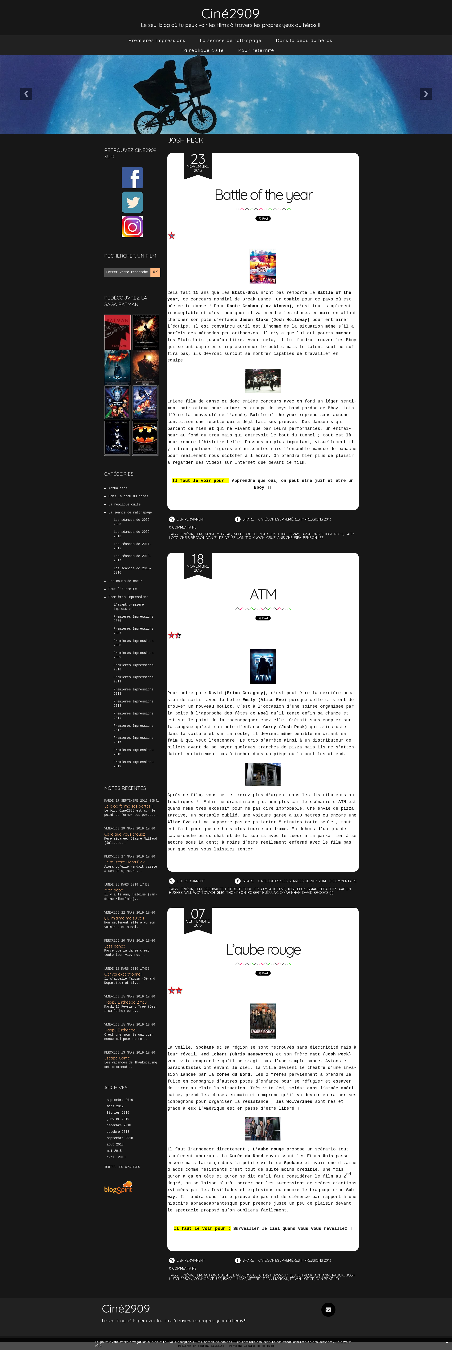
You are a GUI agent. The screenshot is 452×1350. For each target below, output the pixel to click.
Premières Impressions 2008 (133, 643)
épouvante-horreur (223, 889)
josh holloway (284, 534)
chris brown (192, 537)
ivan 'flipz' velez (221, 537)
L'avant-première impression (129, 607)
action (210, 1275)
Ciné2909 (230, 13)
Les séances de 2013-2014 (132, 558)
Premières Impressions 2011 (133, 679)
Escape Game (117, 1057)
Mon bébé (113, 889)
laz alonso (312, 534)
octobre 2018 (118, 1132)
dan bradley (327, 1278)
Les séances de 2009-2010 (132, 534)
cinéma (187, 534)
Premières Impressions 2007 (133, 631)
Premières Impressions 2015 (133, 728)
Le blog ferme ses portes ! (128, 806)
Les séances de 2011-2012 (132, 546)
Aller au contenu (23, 9)
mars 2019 (115, 1106)
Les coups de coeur (125, 581)
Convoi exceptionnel (122, 974)
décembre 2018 (119, 1125)
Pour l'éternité (256, 50)
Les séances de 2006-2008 (132, 522)
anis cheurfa (289, 537)
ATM (263, 594)
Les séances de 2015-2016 (132, 570)
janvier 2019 (118, 1119)
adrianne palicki (329, 1275)
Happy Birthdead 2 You (125, 1002)
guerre (224, 1275)
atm (263, 889)
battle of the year (250, 534)
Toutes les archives (122, 1167)
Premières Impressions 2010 (133, 667)
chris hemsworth (275, 1275)
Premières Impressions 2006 (133, 619)
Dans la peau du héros (304, 40)
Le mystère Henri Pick (124, 861)
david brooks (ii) (318, 892)
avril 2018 (116, 1157)
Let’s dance (114, 946)
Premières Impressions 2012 (133, 692)
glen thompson (231, 892)
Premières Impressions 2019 (133, 764)
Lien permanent (190, 519)
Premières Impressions (157, 40)
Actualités (118, 488)
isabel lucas (234, 1278)
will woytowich (199, 892)
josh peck (333, 534)
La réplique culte (203, 50)
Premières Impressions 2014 (133, 716)
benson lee (313, 537)
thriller (251, 889)
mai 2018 (114, 1151)
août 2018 (115, 1144)
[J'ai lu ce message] (447, 1342)
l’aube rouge (245, 1275)
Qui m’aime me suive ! (124, 917)
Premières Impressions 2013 (133, 704)
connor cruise (208, 1278)
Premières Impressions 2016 (133, 740)
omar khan (290, 892)
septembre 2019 (120, 1100)
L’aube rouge (263, 949)
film (198, 534)
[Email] (328, 1310)
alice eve (277, 889)
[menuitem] (157, 40)
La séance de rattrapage (231, 40)
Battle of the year (263, 194)
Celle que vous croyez (124, 834)
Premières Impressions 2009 (133, 655)
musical (224, 534)
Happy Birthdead (120, 1029)
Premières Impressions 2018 (133, 752)
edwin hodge (302, 1278)
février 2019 (118, 1113)
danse (209, 534)
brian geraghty (322, 889)
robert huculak (262, 892)
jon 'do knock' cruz (256, 537)
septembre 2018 (120, 1138)
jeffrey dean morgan (268, 1278)
